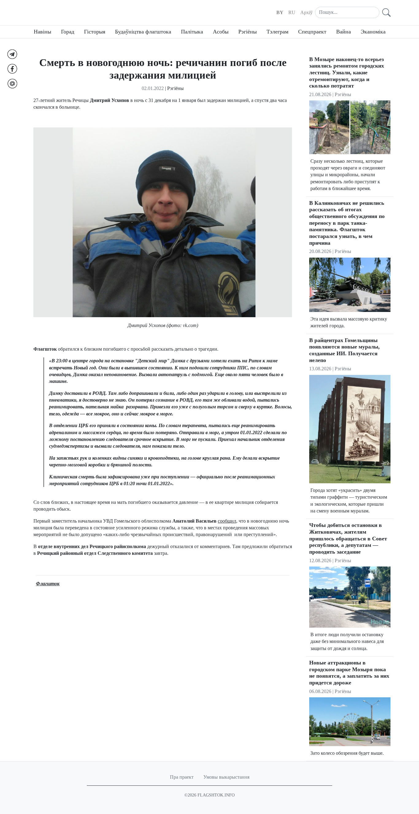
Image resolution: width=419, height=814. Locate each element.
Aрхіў (306, 12)
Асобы (221, 32)
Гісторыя (94, 32)
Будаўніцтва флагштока (143, 32)
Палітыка (192, 32)
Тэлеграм (277, 32)
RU (291, 12)
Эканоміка (373, 32)
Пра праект (182, 777)
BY (279, 12)
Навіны (42, 32)
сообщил (227, 521)
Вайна (343, 32)
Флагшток (48, 583)
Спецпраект (312, 32)
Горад (67, 32)
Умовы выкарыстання (226, 777)
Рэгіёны (247, 32)
